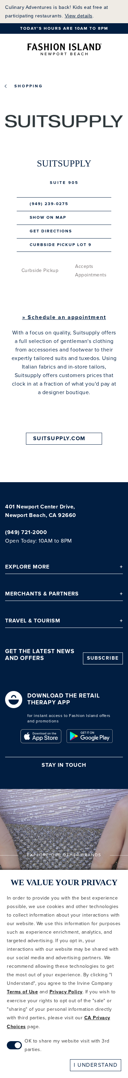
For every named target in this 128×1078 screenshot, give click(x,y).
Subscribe (103, 658)
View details (79, 15)
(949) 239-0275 (49, 203)
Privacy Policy (66, 992)
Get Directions (51, 231)
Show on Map (48, 217)
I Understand (95, 1065)
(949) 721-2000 (26, 532)
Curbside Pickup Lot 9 (60, 244)
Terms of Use (22, 992)
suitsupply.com (59, 438)
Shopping (28, 86)
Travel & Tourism (32, 620)
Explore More (27, 567)
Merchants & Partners (42, 594)
